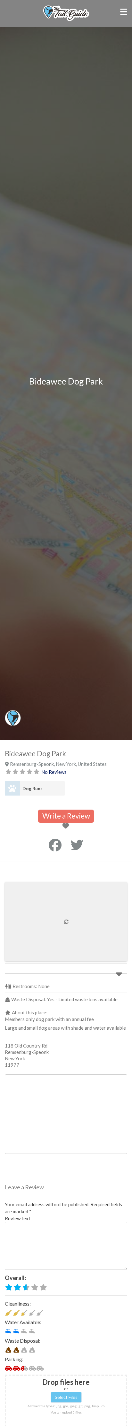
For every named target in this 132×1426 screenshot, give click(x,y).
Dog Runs (32, 788)
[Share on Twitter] (76, 845)
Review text (17, 1218)
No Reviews (54, 772)
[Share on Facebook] (55, 845)
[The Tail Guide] (66, 20)
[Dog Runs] (12, 788)
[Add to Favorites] (66, 826)
